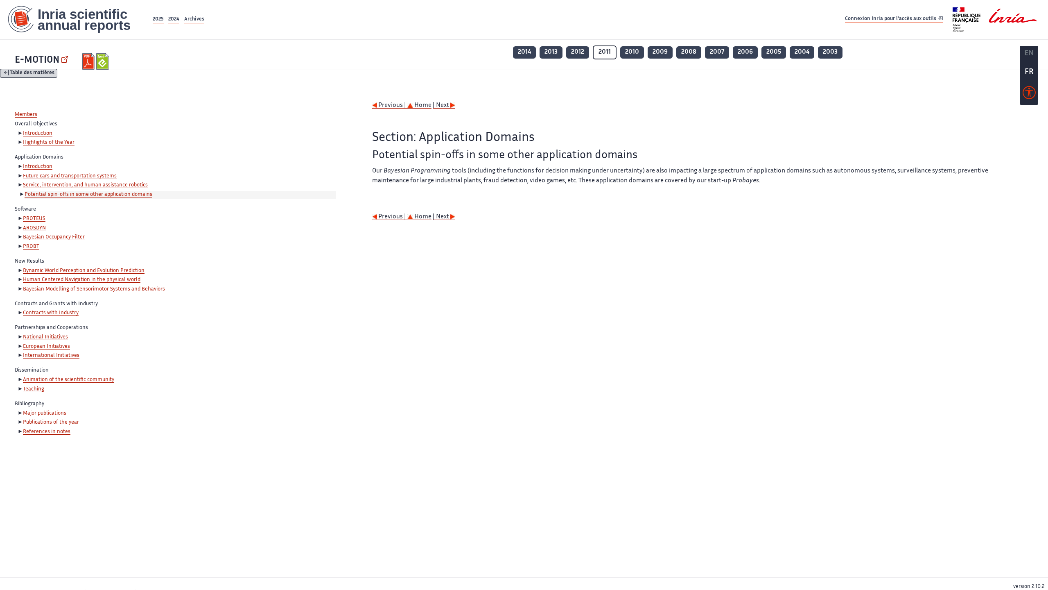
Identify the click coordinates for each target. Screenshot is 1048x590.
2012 (577, 52)
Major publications (44, 413)
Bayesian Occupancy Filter (54, 237)
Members (26, 114)
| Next (441, 105)
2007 (717, 52)
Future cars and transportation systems (70, 176)
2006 (745, 52)
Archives (194, 19)
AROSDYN (34, 228)
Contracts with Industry (51, 313)
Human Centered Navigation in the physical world (81, 279)
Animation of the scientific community (68, 379)
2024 (173, 19)
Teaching (33, 389)
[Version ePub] (103, 61)
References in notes (46, 431)
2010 (632, 52)
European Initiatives (46, 346)
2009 (660, 52)
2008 (688, 52)
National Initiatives (45, 337)
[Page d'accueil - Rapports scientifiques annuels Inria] (75, 19)
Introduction (37, 133)
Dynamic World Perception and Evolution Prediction (84, 270)
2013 (551, 52)
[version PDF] (89, 61)
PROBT (31, 246)
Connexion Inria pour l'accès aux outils (891, 19)
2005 (773, 52)
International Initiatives (51, 355)
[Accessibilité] (1029, 94)
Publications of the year (51, 422)
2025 (158, 19)
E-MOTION (37, 60)
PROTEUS (34, 218)
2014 (524, 52)
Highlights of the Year (49, 142)
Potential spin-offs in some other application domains (88, 194)
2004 (802, 52)
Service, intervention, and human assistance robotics (85, 185)
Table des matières (32, 73)
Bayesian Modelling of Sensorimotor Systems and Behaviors (94, 289)
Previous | (392, 105)
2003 (830, 52)
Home (422, 105)
